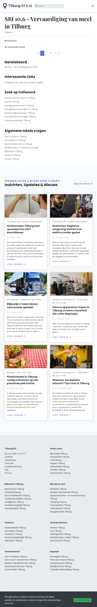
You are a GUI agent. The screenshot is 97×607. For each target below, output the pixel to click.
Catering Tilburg (13, 492)
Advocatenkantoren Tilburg (18, 566)
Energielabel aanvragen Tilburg (20, 116)
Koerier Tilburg (12, 101)
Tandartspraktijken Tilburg (18, 498)
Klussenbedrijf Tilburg (15, 527)
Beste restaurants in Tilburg (18, 144)
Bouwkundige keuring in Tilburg (20, 113)
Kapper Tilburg (57, 463)
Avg (6, 469)
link (21, 82)
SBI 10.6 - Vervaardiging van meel (21, 67)
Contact (9, 456)
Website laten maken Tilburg (64, 537)
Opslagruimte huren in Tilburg (19, 105)
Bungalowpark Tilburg (61, 511)
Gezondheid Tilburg (59, 466)
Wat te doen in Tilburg (15, 136)
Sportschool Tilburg (59, 540)
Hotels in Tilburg (12, 155)
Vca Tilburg (55, 530)
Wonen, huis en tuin (19, 372)
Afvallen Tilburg (57, 469)
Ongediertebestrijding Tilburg (64, 569)
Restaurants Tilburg (14, 488)
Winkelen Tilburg (58, 488)
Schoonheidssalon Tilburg (17, 495)
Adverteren (10, 460)
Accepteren (82, 600)
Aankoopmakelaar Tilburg (17, 120)
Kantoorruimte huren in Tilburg (20, 97)
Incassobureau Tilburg (61, 563)
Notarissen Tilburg (13, 530)
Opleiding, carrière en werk (24, 299)
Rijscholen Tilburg (58, 453)
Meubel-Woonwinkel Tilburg (64, 492)
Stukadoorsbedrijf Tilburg (17, 505)
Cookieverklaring (13, 466)
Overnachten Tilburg (60, 505)
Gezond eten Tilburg (60, 473)
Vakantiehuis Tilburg (60, 508)
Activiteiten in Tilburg (15, 140)
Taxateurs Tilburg (13, 534)
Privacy (8, 473)
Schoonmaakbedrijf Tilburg (18, 537)
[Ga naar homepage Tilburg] (17, 6)
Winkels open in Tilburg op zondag (21, 147)
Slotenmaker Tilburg (15, 569)
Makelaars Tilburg (13, 540)
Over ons (9, 463)
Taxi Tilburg (55, 460)
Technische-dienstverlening (24, 221)
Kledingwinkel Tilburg (60, 534)
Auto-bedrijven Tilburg (16, 556)
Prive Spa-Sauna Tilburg (62, 559)
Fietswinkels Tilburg (59, 456)
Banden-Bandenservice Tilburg (20, 563)
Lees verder (15, 264)
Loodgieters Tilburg (14, 502)
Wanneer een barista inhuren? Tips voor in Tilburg (70, 381)
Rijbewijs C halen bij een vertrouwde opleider (22, 305)
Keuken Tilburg (57, 527)
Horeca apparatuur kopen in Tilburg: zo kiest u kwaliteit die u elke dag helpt (70, 310)
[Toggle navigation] (92, 6)
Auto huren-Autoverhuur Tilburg (20, 559)
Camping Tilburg (58, 502)
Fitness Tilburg (12, 158)
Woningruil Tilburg (59, 556)
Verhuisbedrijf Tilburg (15, 508)
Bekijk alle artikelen (82, 183)
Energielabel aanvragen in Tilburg (21, 109)
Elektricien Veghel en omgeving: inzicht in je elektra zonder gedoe (67, 229)
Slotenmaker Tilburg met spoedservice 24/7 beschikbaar (23, 229)
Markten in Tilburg (13, 151)
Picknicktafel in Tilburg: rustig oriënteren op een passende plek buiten (22, 380)
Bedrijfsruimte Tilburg (60, 566)
